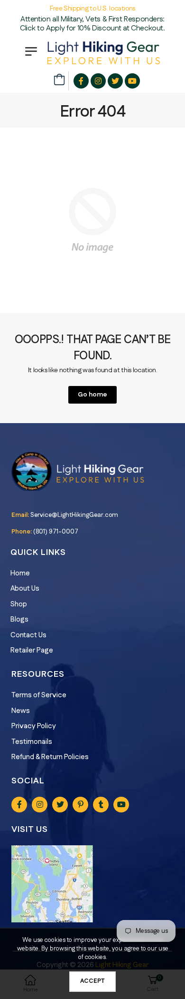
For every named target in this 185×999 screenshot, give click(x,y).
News (20, 711)
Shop (18, 604)
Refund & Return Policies (50, 757)
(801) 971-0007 (55, 531)
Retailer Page (31, 650)
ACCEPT (92, 981)
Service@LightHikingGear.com (74, 515)
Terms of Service (38, 695)
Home (20, 573)
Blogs (19, 619)
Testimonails (31, 742)
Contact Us (28, 635)
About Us (24, 588)
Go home (92, 394)
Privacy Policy (33, 726)
